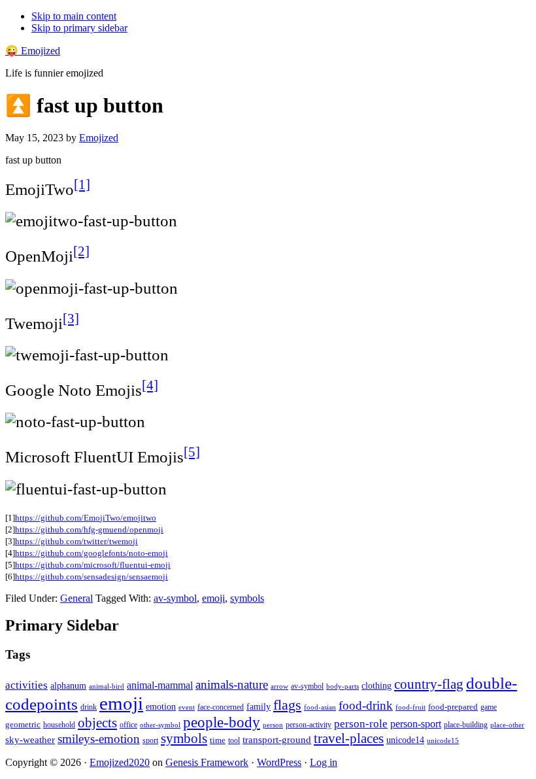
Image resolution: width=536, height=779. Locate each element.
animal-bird (106, 686)
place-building (466, 724)
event (186, 707)
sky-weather (30, 740)
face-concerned (220, 707)
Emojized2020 (120, 762)
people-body (221, 722)
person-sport (415, 723)
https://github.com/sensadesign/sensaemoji (91, 576)
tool (234, 740)
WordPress (279, 762)
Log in (323, 762)
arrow (279, 686)
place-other (507, 725)
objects (97, 723)
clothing (376, 685)
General (76, 598)
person (273, 725)
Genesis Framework (206, 762)
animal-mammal (160, 685)
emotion (161, 706)
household (59, 724)
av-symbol (175, 598)
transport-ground (277, 740)
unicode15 (443, 740)
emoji (213, 598)
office (128, 725)
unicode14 (405, 740)
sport (150, 740)
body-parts (342, 686)
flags (287, 705)
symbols (247, 598)
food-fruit (410, 707)
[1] (82, 184)
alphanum (68, 686)
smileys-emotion (99, 739)
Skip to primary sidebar (79, 27)
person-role (361, 724)
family (258, 707)
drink (88, 707)
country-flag (428, 684)
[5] (192, 452)
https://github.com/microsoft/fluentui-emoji (93, 565)
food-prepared (453, 707)
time (218, 740)
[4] (150, 385)
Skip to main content (73, 16)
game (488, 707)
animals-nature (231, 684)
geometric (23, 724)
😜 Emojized (32, 50)
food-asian (320, 707)
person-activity (308, 724)
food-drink (366, 705)
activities (26, 685)
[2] (81, 251)
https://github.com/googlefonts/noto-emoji (91, 553)
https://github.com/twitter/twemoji (76, 541)
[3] (71, 318)
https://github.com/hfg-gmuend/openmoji (89, 529)
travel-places (349, 738)
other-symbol (160, 725)
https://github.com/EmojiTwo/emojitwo (85, 518)
